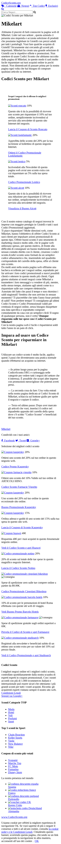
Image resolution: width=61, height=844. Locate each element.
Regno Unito (15, 805)
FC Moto (13, 766)
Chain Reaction (16, 734)
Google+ (34, 440)
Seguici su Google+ (12, 695)
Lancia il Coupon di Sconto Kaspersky (22, 527)
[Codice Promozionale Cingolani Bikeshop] (24, 573)
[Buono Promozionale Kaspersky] (12, 492)
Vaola (11, 740)
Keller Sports (15, 737)
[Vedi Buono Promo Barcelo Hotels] (21, 597)
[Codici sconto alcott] (16, 187)
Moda (11, 709)
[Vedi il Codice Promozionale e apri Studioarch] (20, 637)
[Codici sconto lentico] (16, 161)
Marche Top (14, 763)
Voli (10, 715)
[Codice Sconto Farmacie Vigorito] (16, 472)
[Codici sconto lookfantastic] (20, 135)
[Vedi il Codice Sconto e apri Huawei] (11, 533)
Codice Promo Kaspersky (15, 466)
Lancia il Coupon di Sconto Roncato (27, 129)
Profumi (12, 718)
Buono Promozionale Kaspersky (18, 507)
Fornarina (13, 769)
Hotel (11, 712)
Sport (11, 721)
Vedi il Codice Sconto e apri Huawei (20, 547)
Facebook (9, 440)
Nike (10, 746)
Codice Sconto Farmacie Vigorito (19, 486)
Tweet (22, 440)
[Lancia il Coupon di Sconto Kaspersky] (12, 512)
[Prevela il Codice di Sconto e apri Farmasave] (19, 617)
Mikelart (5, 429)
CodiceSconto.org (11, 2)
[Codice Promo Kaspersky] (12, 452)
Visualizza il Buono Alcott (22, 208)
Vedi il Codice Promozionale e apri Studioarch (26, 655)
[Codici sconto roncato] (17, 105)
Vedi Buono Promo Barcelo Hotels (20, 611)
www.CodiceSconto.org (14, 817)
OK (37, 841)
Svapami (12, 760)
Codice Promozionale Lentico (24, 182)
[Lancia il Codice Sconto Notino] (17, 553)
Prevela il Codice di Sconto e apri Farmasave (25, 632)
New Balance (15, 743)
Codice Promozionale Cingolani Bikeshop (23, 591)
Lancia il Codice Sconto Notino (18, 568)
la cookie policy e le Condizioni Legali (29, 830)
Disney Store (15, 772)
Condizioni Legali (11, 692)
